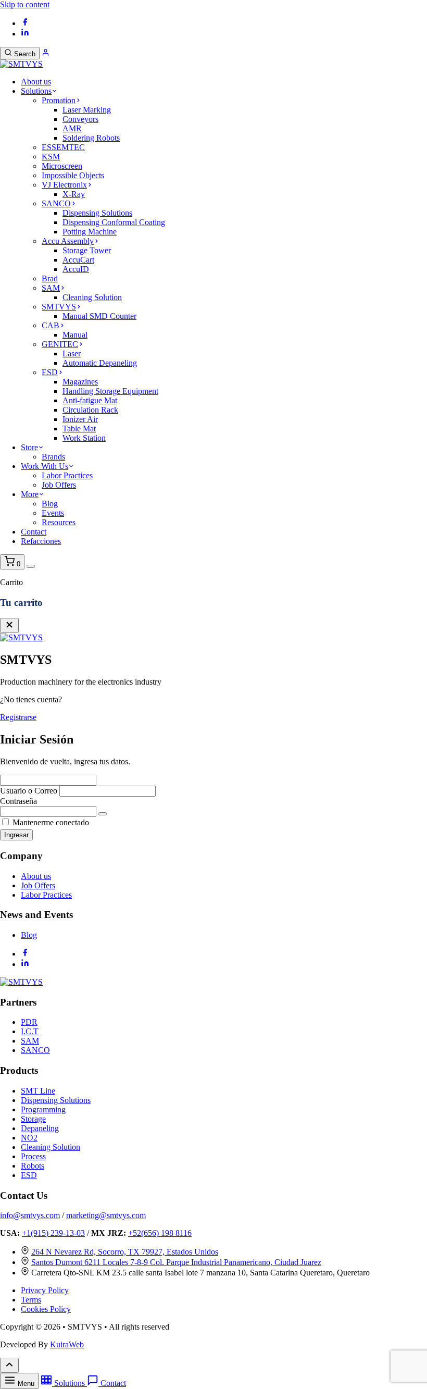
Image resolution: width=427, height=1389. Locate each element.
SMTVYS (59, 306)
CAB (50, 325)
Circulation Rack (90, 409)
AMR (72, 128)
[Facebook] (25, 23)
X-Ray (73, 194)
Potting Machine (89, 231)
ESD (50, 372)
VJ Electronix (64, 184)
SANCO (56, 203)
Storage (33, 1118)
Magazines (80, 381)
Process (33, 1156)
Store (29, 447)
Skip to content (24, 4)
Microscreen (62, 166)
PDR (29, 1022)
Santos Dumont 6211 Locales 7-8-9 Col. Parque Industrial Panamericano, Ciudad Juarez (176, 1262)
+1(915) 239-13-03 (53, 1233)
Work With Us (44, 466)
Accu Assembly (68, 241)
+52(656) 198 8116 (160, 1233)
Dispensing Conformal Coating (113, 222)
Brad (50, 278)
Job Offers (59, 484)
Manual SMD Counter (99, 316)
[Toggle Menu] (31, 566)
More (30, 494)
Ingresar (16, 835)
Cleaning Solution (92, 297)
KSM (51, 156)
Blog (50, 503)
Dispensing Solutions (97, 212)
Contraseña (18, 801)
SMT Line (38, 1090)
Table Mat (79, 428)
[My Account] (45, 53)
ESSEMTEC (63, 147)
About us (36, 81)
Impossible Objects (73, 175)
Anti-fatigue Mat (89, 400)
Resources (59, 522)
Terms (31, 1299)
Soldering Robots (91, 137)
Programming (43, 1109)
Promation (59, 100)
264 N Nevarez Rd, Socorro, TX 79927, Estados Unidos (124, 1251)
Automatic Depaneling (99, 362)
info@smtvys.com (30, 1215)
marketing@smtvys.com (106, 1215)
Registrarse (18, 717)
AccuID (75, 269)
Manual (74, 334)
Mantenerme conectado (49, 822)
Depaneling (40, 1128)
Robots (32, 1165)
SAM (51, 287)
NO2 (29, 1137)
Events (53, 513)
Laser (71, 353)
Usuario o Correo (28, 790)
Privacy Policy (45, 1290)
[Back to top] (9, 1365)
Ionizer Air (80, 419)
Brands (53, 456)
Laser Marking (86, 109)
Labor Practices (67, 475)
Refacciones (41, 541)
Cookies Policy (46, 1309)
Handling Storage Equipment (110, 391)
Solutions (36, 90)
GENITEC (60, 344)
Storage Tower (86, 250)
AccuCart (78, 259)
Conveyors (80, 119)
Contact (33, 531)
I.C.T (30, 1031)
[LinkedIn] (25, 33)
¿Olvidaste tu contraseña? (396, 822)
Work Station (84, 437)
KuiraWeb (67, 1344)
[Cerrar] (9, 625)
